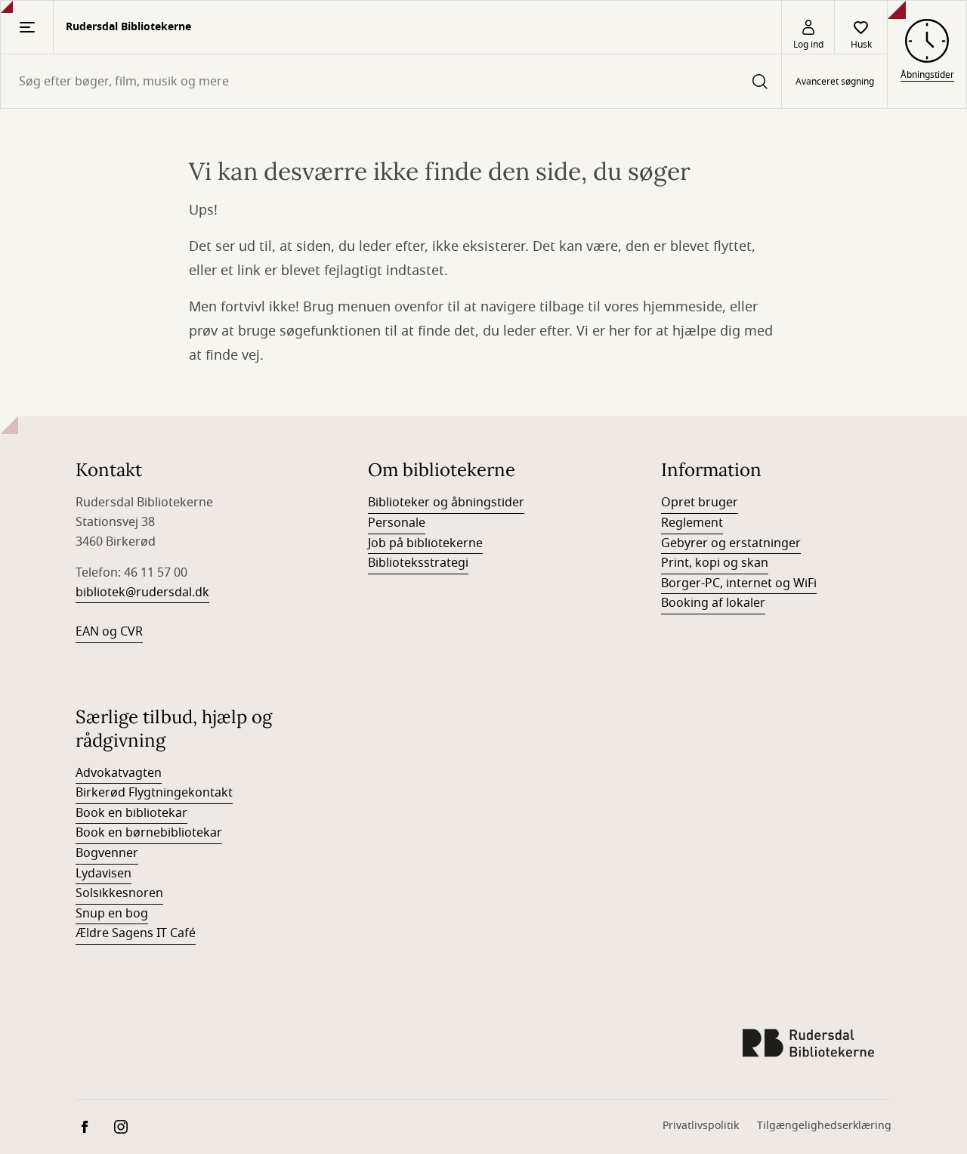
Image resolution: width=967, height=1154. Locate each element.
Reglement (692, 523)
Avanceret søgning (835, 81)
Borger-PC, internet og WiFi (739, 583)
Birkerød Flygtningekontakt (154, 793)
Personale (396, 523)
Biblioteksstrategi (418, 563)
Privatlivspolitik (701, 1126)
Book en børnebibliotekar (149, 833)
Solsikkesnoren (119, 893)
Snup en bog (112, 914)
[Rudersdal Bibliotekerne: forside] (808, 1043)
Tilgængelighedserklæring (824, 1126)
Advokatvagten (119, 773)
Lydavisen (103, 874)
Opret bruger (699, 502)
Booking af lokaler (713, 603)
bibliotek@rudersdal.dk (142, 592)
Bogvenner (107, 853)
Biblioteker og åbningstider (446, 502)
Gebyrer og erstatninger (731, 543)
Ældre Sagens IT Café (136, 933)
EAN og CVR (109, 632)
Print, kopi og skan (714, 563)
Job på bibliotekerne (425, 543)
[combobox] (391, 81)
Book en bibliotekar (131, 813)
